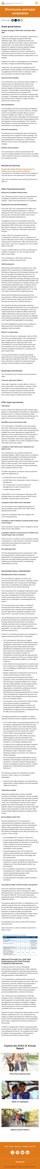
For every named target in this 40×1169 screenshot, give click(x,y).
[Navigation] (36, 3)
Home (6, 1146)
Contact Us (32, 1146)
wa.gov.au (20, 1162)
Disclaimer (18, 1146)
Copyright (25, 1146)
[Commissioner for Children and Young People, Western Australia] (11, 3)
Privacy (11, 1146)
